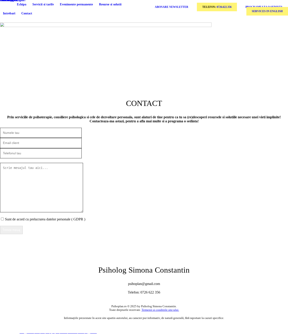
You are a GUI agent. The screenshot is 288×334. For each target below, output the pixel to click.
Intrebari (9, 13)
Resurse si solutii (110, 4)
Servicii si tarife (43, 4)
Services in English (267, 11)
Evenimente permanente (76, 4)
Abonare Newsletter (171, 7)
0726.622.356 (224, 7)
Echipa (21, 4)
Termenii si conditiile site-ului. (160, 310)
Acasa (7, 4)
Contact (26, 13)
